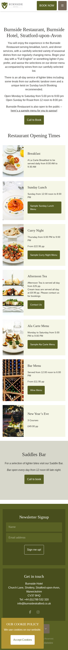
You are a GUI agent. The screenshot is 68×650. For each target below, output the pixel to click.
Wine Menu (36, 390)
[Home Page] (12, 5)
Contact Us (36, 304)
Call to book (34, 479)
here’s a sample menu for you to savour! (34, 110)
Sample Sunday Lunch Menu (42, 207)
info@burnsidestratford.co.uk (34, 603)
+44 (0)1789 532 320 (36, 599)
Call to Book (34, 119)
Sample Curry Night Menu (43, 255)
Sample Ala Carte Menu (42, 344)
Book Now (46, 5)
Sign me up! (34, 549)
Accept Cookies (22, 639)
